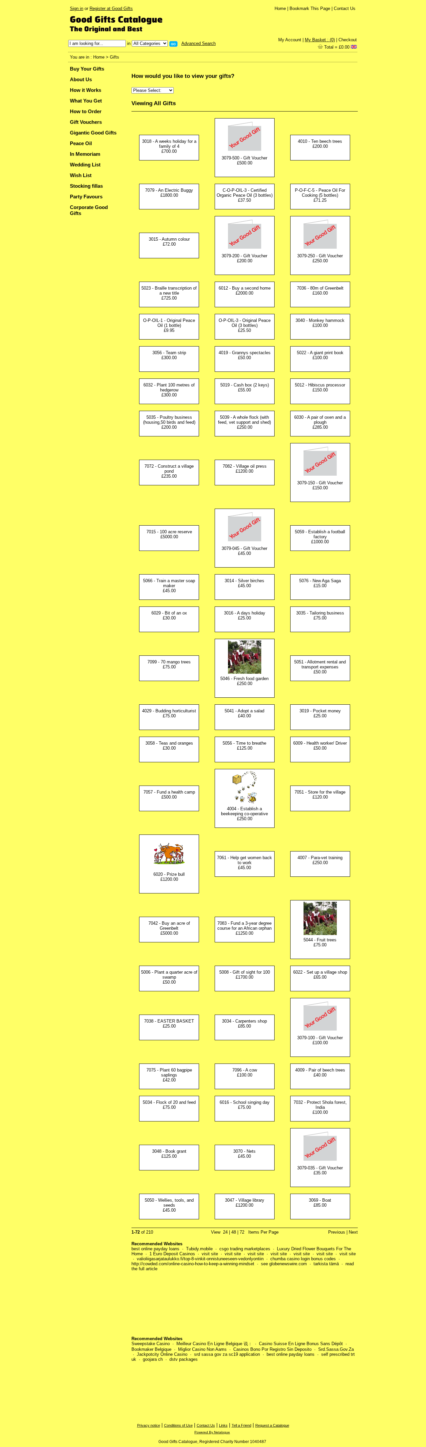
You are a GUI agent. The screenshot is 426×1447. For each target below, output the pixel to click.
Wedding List (85, 164)
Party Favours (86, 196)
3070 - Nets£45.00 (244, 1154)
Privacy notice (148, 1425)
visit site (210, 1253)
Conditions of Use (178, 1425)
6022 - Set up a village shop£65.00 (320, 975)
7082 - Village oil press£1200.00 (245, 469)
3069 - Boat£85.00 (320, 1203)
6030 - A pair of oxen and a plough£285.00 (320, 422)
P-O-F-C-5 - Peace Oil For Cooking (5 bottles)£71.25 (320, 195)
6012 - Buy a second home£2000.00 (245, 291)
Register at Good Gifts (111, 8)
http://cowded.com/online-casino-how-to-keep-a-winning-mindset (192, 1263)
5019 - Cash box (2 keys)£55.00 (244, 387)
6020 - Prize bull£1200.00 (169, 877)
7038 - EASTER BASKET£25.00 (169, 1024)
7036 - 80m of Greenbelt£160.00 (320, 291)
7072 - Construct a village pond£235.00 (169, 471)
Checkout (347, 39)
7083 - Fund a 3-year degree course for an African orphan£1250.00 (244, 928)
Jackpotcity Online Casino (162, 1354)
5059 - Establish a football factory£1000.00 (320, 536)
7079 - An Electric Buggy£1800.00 (169, 193)
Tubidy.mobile (199, 1248)
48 (233, 1232)
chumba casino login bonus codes (303, 1258)
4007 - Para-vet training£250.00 (320, 860)
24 (225, 1232)
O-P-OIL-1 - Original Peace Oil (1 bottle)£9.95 (169, 325)
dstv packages (183, 1359)
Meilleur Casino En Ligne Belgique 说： (214, 1343)
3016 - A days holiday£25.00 (244, 615)
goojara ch (153, 1359)
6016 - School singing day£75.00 (245, 1105)
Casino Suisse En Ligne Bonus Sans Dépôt (301, 1343)
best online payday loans (155, 1248)
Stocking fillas (86, 186)
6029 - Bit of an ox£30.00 (169, 615)
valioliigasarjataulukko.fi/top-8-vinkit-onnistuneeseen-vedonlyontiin (200, 1258)
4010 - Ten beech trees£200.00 (320, 144)
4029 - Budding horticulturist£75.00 (169, 713)
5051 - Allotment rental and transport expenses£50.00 (320, 666)
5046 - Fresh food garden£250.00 (244, 681)
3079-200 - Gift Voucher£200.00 (244, 258)
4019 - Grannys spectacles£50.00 (245, 355)
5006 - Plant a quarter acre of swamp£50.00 (169, 977)
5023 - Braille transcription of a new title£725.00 (169, 293)
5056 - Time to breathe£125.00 (244, 746)
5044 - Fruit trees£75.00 (320, 942)
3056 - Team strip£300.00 (169, 355)
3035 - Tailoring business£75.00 (320, 615)
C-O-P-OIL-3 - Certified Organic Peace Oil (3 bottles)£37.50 (245, 195)
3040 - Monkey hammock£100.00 (320, 323)
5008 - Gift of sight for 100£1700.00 (244, 975)
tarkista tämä (326, 1263)
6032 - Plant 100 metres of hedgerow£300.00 (169, 389)
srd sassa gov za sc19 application (227, 1354)
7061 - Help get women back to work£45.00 (244, 862)
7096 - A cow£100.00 (244, 1073)
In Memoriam (85, 154)
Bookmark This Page (310, 8)
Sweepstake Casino (150, 1343)
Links (223, 1425)
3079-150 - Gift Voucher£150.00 (320, 485)
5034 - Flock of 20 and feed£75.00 (169, 1105)
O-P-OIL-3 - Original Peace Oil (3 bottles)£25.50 (245, 325)
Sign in (76, 8)
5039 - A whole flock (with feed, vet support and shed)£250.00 (244, 422)
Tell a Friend (241, 1425)
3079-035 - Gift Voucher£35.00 (320, 1170)
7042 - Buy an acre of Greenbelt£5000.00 (169, 928)
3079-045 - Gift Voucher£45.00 (244, 551)
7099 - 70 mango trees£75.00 (169, 664)
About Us (81, 79)
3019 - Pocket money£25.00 (320, 713)
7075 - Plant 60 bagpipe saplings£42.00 (169, 1075)
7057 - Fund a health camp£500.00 (169, 795)
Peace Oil (81, 143)
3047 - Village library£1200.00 (244, 1203)
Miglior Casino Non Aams (202, 1349)
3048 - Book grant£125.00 (169, 1154)
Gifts (114, 57)
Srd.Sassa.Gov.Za (336, 1349)
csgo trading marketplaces (244, 1248)
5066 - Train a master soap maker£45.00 (169, 585)
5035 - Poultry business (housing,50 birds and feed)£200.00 (169, 422)
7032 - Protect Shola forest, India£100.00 (320, 1107)
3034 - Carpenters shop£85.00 (244, 1024)
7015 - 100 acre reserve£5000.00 (169, 534)
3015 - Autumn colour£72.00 (169, 242)
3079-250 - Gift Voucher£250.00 (320, 258)
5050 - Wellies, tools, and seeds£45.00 (169, 1205)
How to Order (86, 111)
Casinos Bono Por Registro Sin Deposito (272, 1349)
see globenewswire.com (284, 1263)
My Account (289, 39)
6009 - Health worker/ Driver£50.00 (320, 746)
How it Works (85, 90)
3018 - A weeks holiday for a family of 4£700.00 (169, 146)
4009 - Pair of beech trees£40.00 (320, 1073)
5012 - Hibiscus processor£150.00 (320, 387)
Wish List (81, 175)
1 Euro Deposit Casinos (172, 1253)
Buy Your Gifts (87, 69)
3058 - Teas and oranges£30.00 (169, 746)
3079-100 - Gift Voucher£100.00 (320, 1040)
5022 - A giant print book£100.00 (320, 355)
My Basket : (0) (320, 39)
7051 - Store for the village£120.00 (320, 795)
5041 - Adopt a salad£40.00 (244, 713)
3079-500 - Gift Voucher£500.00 (244, 160)
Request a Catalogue (272, 1425)
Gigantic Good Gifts (93, 132)
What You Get (86, 101)
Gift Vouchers (86, 122)
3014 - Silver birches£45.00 (244, 583)
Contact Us (344, 8)
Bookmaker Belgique (151, 1349)
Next (353, 1232)
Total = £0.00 (336, 47)
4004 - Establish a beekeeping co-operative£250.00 (244, 813)
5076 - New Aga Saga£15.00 (320, 583)
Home (280, 8)
